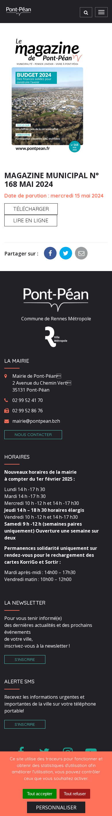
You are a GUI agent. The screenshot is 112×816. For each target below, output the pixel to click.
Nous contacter (33, 434)
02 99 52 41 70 (27, 400)
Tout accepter (39, 793)
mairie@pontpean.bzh (36, 421)
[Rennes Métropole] (56, 336)
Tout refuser (75, 793)
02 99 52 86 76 (27, 410)
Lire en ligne (30, 220)
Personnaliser (56, 807)
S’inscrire (25, 659)
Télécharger (31, 209)
